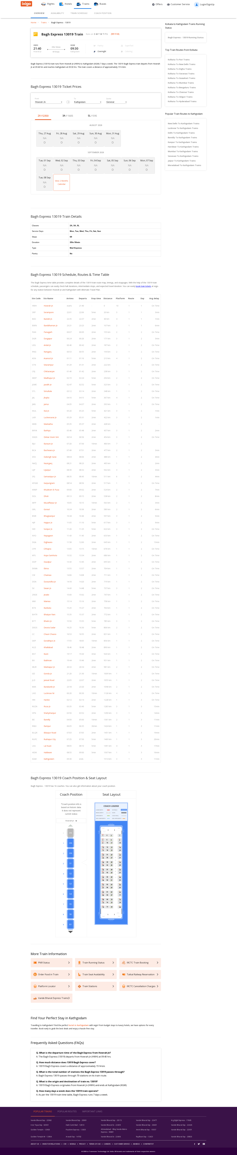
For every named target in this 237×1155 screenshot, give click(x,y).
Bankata (47, 608)
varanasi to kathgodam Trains (183, 156)
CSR (65, 1144)
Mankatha (48, 424)
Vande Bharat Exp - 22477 (146, 1120)
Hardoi (47, 699)
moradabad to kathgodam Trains (184, 165)
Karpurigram (49, 483)
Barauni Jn (48, 443)
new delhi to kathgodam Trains (183, 123)
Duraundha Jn (50, 581)
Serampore (49, 312)
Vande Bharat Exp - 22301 (181, 1129)
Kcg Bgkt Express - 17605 (181, 1120)
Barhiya (47, 430)
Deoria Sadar (49, 627)
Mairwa (47, 601)
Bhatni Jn (48, 621)
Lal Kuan (47, 746)
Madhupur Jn (49, 378)
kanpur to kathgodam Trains (182, 142)
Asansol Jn (48, 358)
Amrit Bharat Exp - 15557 (146, 1129)
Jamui (46, 404)
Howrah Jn (48, 305)
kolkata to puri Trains (179, 59)
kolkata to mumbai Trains (181, 82)
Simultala (48, 391)
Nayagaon (48, 535)
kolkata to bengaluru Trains (182, 87)
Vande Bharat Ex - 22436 (111, 1136)
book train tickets (143, 286)
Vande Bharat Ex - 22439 (111, 1125)
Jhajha (46, 397)
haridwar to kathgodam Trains (183, 146)
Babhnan (48, 660)
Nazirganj (48, 463)
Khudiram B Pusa (51, 489)
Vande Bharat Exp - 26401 (146, 1125)
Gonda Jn (48, 673)
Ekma (46, 568)
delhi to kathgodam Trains (181, 133)
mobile (73, 1144)
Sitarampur (48, 364)
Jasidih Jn (48, 384)
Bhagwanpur (49, 516)
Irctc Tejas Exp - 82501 (40, 1125)
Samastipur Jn (50, 476)
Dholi (46, 496)
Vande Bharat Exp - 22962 (41, 1120)
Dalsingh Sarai (50, 457)
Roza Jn (47, 706)
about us (35, 1144)
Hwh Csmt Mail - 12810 (75, 1125)
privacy (82, 1144)
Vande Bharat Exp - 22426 (181, 1125)
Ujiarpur (47, 470)
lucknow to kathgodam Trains (183, 128)
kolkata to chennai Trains (181, 92)
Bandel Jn (48, 319)
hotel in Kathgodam (79, 1025)
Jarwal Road (49, 680)
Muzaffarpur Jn (50, 502)
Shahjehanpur (50, 713)
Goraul (47, 509)
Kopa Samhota (50, 555)
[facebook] (195, 1144)
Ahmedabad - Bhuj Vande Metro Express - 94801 (114, 1130)
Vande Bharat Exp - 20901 (76, 1120)
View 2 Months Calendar (61, 182)
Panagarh (48, 332)
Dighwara (48, 542)
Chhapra (47, 548)
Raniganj (47, 351)
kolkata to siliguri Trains (180, 97)
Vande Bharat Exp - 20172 (111, 1120)
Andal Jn (47, 345)
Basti (46, 654)
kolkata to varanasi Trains (181, 73)
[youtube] (203, 1144)
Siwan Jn (47, 588)
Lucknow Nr (49, 693)
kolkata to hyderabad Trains (182, 101)
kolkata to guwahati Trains (181, 78)
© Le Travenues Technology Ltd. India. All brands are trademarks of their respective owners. (118, 1151)
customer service (122, 1144)
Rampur (47, 726)
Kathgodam (49, 759)
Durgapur (48, 338)
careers (107, 1144)
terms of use (95, 1144)
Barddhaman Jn (50, 325)
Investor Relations (51, 1144)
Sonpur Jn (48, 529)
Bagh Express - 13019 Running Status (186, 37)
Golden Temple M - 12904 (41, 1136)
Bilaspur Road (50, 732)
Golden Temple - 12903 (40, 1129)
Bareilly (47, 719)
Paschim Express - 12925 (76, 1129)
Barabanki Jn (49, 686)
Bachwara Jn (49, 450)
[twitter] (198, 1144)
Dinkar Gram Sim (51, 437)
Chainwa (47, 575)
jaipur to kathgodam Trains (182, 160)
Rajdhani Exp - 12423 (144, 1136)
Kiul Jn (46, 411)
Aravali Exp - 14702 (73, 1136)
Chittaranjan (49, 371)
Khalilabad (48, 647)
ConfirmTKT (148, 1144)
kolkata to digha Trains (179, 69)
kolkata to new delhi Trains (181, 64)
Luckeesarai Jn (50, 417)
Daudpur (47, 562)
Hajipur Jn (48, 522)
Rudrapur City (50, 739)
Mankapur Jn (49, 667)
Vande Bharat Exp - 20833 (181, 1136)
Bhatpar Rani (49, 614)
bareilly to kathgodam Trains (182, 137)
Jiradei (46, 594)
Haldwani (48, 752)
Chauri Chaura (50, 634)
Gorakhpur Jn (49, 640)
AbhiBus (136, 1144)
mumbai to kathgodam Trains (183, 151)
